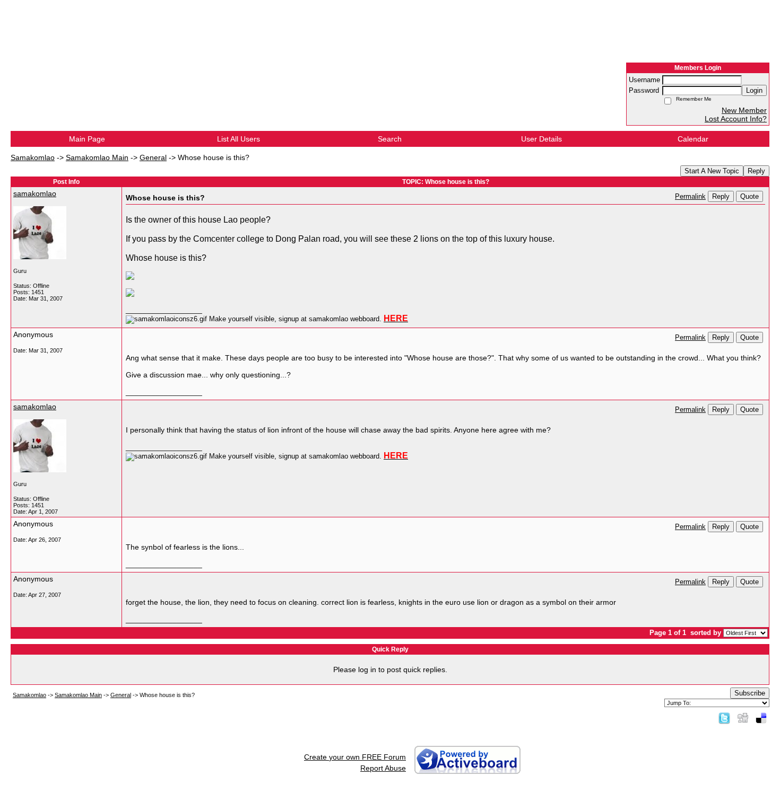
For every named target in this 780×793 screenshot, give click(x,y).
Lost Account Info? (736, 118)
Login (754, 90)
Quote (749, 196)
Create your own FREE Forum (355, 757)
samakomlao (34, 193)
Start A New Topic (711, 171)
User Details (541, 139)
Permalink (690, 196)
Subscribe (749, 693)
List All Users (238, 139)
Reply (756, 171)
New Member (744, 110)
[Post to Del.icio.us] (761, 717)
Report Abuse (383, 768)
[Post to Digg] (743, 717)
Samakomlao (33, 157)
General (153, 157)
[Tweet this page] (724, 717)
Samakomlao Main (97, 157)
